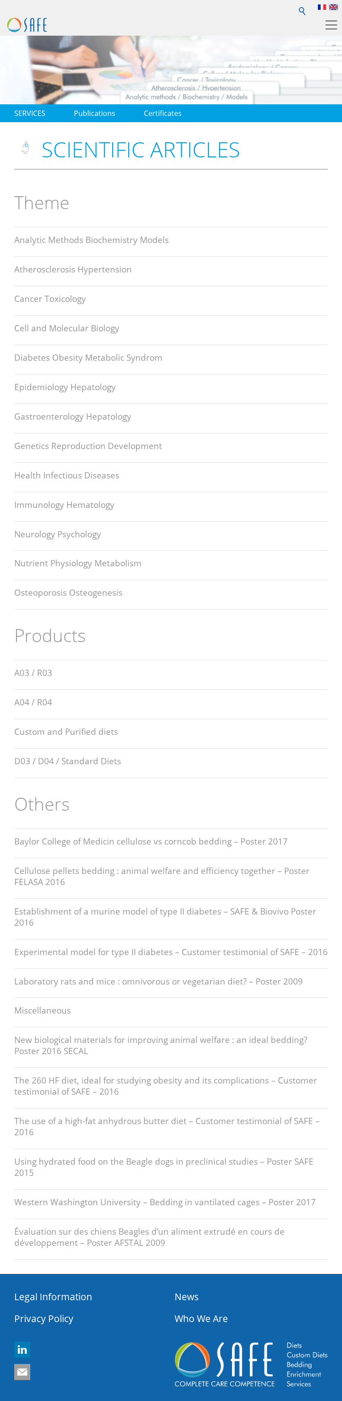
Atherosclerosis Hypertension (73, 269)
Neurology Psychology (57, 534)
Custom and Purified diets (66, 731)
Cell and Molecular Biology (66, 328)
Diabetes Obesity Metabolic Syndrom (88, 357)
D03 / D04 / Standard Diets (67, 761)
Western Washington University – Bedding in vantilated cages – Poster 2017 (165, 1202)
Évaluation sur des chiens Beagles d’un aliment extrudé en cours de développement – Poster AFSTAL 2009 (149, 1237)
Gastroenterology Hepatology (72, 416)
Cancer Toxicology (50, 299)
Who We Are (201, 1318)
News (187, 1296)
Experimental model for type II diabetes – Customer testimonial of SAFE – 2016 (171, 952)
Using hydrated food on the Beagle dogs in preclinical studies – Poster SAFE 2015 (164, 1166)
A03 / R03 (33, 673)
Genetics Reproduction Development (88, 446)
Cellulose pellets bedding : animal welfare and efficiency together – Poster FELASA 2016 (161, 876)
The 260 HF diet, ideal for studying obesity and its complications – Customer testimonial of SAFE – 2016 (165, 1085)
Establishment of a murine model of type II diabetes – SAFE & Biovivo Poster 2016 (165, 916)
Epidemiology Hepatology (65, 387)
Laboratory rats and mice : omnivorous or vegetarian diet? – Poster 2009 (158, 981)
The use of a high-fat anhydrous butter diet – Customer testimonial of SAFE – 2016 (167, 1126)
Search (303, 7)
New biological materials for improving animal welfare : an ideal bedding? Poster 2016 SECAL (160, 1045)
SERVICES (29, 113)
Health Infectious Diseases (66, 475)
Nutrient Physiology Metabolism (78, 563)
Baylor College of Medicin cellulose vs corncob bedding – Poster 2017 (151, 841)
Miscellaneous (42, 1010)
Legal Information (53, 1296)
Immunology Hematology (64, 505)
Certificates (163, 113)
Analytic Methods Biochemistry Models (91, 240)
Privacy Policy (43, 1318)
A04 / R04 (33, 702)
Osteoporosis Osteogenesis (68, 592)
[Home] (27, 25)
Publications (94, 113)
